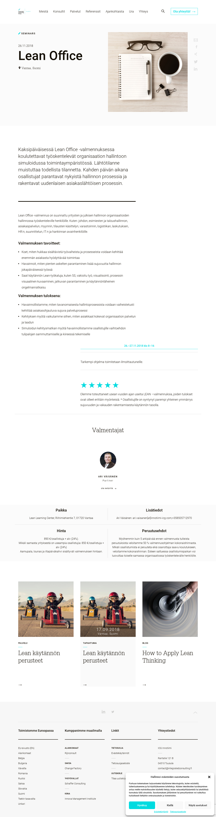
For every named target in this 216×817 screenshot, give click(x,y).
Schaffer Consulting (75, 783)
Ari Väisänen (108, 476)
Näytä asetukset (198, 805)
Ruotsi (21, 778)
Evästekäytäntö (161, 812)
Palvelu (23, 643)
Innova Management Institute (80, 798)
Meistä (43, 11)
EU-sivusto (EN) (26, 748)
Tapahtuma (90, 643)
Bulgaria (22, 763)
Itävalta (22, 768)
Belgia (21, 758)
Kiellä (170, 805)
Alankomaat (24, 753)
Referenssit (93, 11)
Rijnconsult (70, 753)
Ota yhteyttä (107, 488)
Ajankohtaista (115, 11)
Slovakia (22, 788)
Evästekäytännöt (120, 753)
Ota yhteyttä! (182, 11)
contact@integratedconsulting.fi (175, 768)
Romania (23, 773)
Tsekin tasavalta (26, 798)
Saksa (21, 783)
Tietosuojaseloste (178, 812)
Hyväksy (142, 805)
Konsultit (59, 11)
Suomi (21, 793)
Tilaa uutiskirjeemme (122, 778)
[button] (209, 777)
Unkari (21, 803)
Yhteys (143, 11)
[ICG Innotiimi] (24, 11)
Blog (145, 643)
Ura (131, 11)
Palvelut (75, 11)
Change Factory (73, 768)
